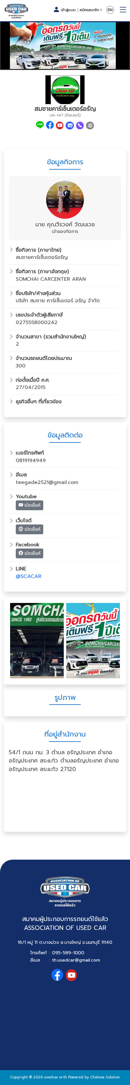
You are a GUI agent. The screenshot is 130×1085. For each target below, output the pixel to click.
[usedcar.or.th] (16, 11)
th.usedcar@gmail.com (76, 959)
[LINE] (40, 125)
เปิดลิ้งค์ (31, 505)
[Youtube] (59, 125)
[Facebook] (50, 125)
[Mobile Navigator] (122, 10)
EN (110, 10)
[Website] (90, 125)
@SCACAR (28, 576)
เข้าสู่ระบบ (68, 10)
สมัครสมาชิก (89, 10)
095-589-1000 (68, 952)
